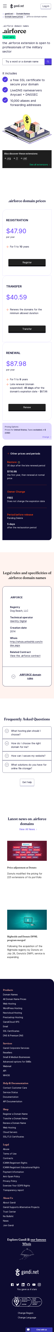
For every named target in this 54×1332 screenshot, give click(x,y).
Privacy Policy (10, 1181)
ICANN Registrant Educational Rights (21, 1167)
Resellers (7, 1052)
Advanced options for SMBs (17, 1061)
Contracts (8, 1158)
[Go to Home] (17, 6)
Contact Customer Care (15, 1087)
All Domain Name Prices (14, 999)
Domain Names (23, 13)
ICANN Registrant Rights (15, 1162)
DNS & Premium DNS (13, 1035)
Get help (27, 782)
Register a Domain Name (15, 1114)
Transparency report (13, 1190)
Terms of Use (9, 1153)
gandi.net (9, 13)
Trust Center (9, 1211)
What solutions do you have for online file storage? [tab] (28, 766)
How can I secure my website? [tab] (28, 755)
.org (9, 158)
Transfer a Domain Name (15, 1118)
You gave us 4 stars (27, 1289)
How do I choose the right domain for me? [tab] (26, 745)
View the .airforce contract (25, 655)
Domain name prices (14, 16)
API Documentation (12, 1101)
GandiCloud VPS (11, 1022)
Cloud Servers (10, 1132)
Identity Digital (18, 621)
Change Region (25, 1313)
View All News (27, 829)
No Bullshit (8, 1216)
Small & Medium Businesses (16, 1057)
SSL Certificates (11, 1031)
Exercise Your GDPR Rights (16, 1185)
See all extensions (39, 164)
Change (45, 437)
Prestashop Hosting (13, 1017)
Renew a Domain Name (14, 1123)
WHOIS (6, 1075)
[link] (12, 1284)
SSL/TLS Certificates (13, 1136)
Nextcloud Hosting (12, 1012)
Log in (45, 6)
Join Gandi (8, 1225)
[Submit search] (48, 61)
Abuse (6, 1149)
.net (25, 158)
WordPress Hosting (12, 1008)
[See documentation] (18, 462)
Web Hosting (9, 1003)
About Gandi (9, 1202)
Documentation (10, 1097)
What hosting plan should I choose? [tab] (26, 732)
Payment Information (13, 1172)
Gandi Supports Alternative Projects (21, 1207)
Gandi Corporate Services (16, 1048)
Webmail (7, 1066)
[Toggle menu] (5, 6)
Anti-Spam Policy (11, 1176)
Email (5, 1026)
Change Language (27, 1317)
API (4, 1070)
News (6, 1220)
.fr (17, 158)
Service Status (10, 1092)
